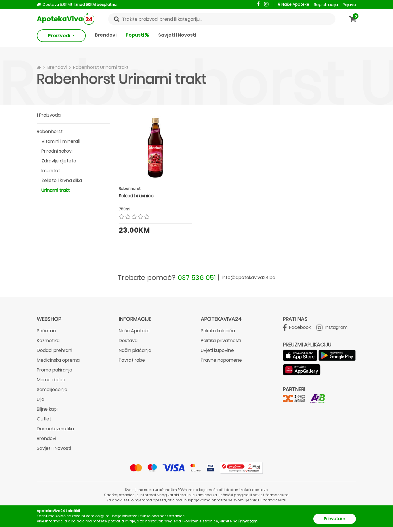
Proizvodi (59, 35)
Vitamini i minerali (60, 141)
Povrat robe (132, 360)
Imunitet (50, 170)
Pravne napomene (221, 360)
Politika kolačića (218, 330)
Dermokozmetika (55, 428)
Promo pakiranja (54, 370)
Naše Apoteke (295, 4)
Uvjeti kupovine (217, 350)
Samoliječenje (52, 389)
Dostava (128, 340)
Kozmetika (48, 340)
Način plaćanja (135, 350)
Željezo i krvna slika (61, 180)
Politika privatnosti (221, 340)
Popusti (135, 35)
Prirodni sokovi (57, 151)
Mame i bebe (51, 379)
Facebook (299, 327)
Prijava (349, 4)
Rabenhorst (50, 131)
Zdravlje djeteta (58, 161)
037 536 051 (197, 277)
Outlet (44, 419)
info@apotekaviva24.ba (248, 277)
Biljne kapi (47, 409)
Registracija (326, 4)
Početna (46, 330)
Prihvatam (334, 519)
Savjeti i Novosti (177, 35)
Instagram (336, 327)
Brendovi (106, 35)
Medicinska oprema (58, 360)
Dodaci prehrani (54, 350)
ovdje (130, 521)
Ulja (40, 399)
